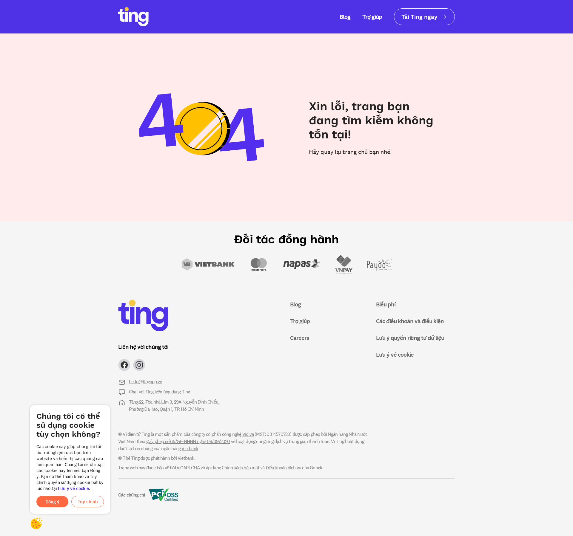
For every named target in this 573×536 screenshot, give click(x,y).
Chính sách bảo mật (240, 467)
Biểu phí (385, 304)
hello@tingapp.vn (145, 381)
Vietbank (189, 448)
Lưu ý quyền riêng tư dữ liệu (410, 337)
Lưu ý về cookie (73, 488)
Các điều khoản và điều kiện (410, 321)
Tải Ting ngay (420, 16)
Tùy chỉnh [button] (88, 501)
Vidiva (248, 434)
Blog (345, 16)
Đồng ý (52, 502)
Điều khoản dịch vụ (283, 467)
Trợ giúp (372, 16)
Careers (299, 337)
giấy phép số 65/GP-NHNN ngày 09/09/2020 (188, 441)
